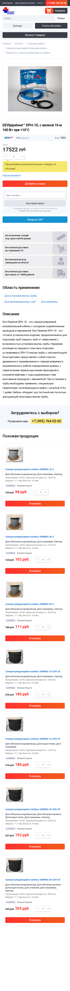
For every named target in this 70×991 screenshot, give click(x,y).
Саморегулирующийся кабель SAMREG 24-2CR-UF (32, 809)
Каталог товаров (35, 35)
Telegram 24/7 (35, 219)
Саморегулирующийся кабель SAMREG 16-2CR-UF (32, 739)
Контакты (8, 3)
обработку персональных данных (35, 211)
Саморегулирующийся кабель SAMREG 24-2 (29, 536)
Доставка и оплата (25, 3)
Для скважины (49, 301)
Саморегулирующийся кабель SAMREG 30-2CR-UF (32, 879)
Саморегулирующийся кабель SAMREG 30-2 (29, 604)
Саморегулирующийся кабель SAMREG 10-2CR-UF (32, 671)
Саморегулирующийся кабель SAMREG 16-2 (29, 469)
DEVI (18, 138)
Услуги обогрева (51, 25)
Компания (43, 3)
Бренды (17, 25)
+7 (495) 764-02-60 (56, 3)
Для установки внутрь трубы (20, 295)
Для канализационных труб (20, 301)
